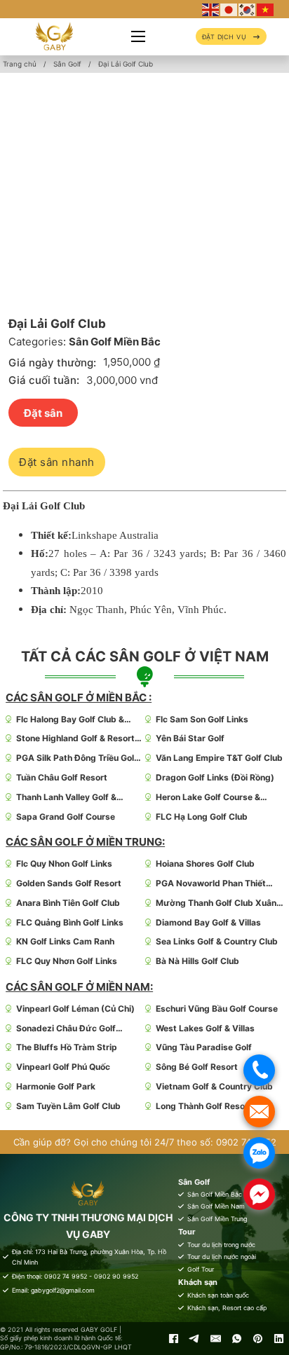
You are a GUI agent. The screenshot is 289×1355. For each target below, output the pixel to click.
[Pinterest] (257, 1338)
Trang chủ (19, 64)
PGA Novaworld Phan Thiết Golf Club (211, 884)
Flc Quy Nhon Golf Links (64, 863)
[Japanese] (229, 8)
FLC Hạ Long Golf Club (202, 816)
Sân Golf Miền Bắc (115, 341)
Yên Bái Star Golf (190, 738)
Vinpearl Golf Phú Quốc (63, 1066)
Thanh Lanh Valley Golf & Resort (66, 798)
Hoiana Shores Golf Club (205, 863)
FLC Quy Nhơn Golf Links (66, 961)
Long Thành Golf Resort (204, 1106)
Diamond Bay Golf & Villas (208, 922)
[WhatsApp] (236, 1338)
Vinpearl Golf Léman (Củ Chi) (75, 1008)
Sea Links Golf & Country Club (217, 941)
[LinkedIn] (278, 1338)
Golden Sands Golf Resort (68, 883)
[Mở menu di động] (138, 36)
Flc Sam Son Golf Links (202, 719)
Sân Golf (67, 64)
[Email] (215, 1338)
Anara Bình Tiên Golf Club (68, 902)
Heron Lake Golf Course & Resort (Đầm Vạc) (208, 798)
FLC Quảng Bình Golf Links (69, 922)
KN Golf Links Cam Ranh (65, 941)
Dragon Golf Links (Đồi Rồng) (215, 777)
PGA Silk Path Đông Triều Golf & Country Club (76, 758)
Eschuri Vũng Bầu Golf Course (217, 1008)
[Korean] (247, 8)
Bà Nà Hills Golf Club (197, 961)
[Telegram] (194, 1338)
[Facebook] (173, 1338)
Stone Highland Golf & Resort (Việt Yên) (75, 739)
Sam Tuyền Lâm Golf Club (68, 1106)
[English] (211, 8)
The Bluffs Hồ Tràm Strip (66, 1047)
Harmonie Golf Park (55, 1086)
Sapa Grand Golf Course (65, 816)
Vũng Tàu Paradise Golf (204, 1047)
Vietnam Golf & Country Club (214, 1086)
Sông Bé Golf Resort (197, 1066)
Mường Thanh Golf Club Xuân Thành (216, 903)
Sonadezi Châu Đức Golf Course (66, 1029)
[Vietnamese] (266, 8)
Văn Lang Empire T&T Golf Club (219, 757)
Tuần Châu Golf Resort (61, 777)
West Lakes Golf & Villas (205, 1028)
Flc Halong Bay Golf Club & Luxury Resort (70, 720)
